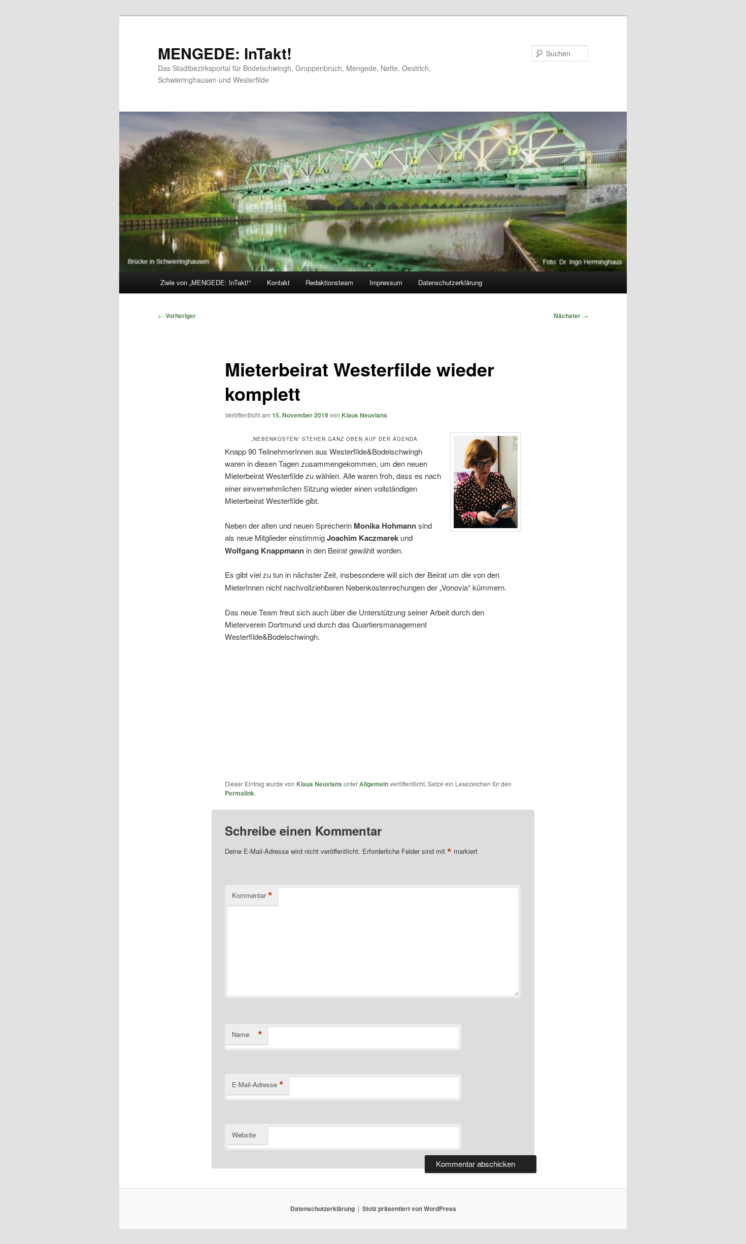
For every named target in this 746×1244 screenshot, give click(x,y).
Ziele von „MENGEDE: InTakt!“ (205, 282)
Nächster (571, 315)
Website (244, 1134)
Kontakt (278, 282)
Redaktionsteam (329, 282)
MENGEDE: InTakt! (225, 53)
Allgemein (373, 783)
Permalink (239, 793)
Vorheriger (177, 315)
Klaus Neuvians (364, 415)
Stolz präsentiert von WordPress (409, 1208)
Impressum (385, 282)
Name (247, 1034)
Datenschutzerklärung (450, 282)
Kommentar (252, 895)
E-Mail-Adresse (258, 1085)
